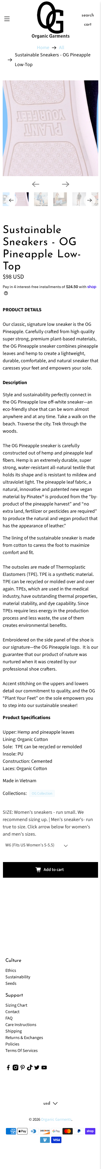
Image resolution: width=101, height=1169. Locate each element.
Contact (12, 1012)
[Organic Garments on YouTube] (44, 1069)
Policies (12, 1044)
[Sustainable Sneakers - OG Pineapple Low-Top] (50, 128)
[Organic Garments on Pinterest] (23, 1069)
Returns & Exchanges (24, 1038)
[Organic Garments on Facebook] (8, 1069)
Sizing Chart (16, 1005)
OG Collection (42, 793)
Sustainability (17, 977)
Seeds (10, 983)
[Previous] (36, 184)
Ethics (10, 970)
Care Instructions (20, 1025)
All (61, 47)
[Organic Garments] (50, 20)
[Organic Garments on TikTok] (30, 1069)
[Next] (66, 184)
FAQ (9, 1018)
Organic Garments (56, 1119)
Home (43, 47)
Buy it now (50, 888)
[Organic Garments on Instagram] (16, 1069)
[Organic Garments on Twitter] (37, 1069)
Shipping (13, 1031)
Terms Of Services (21, 1051)
